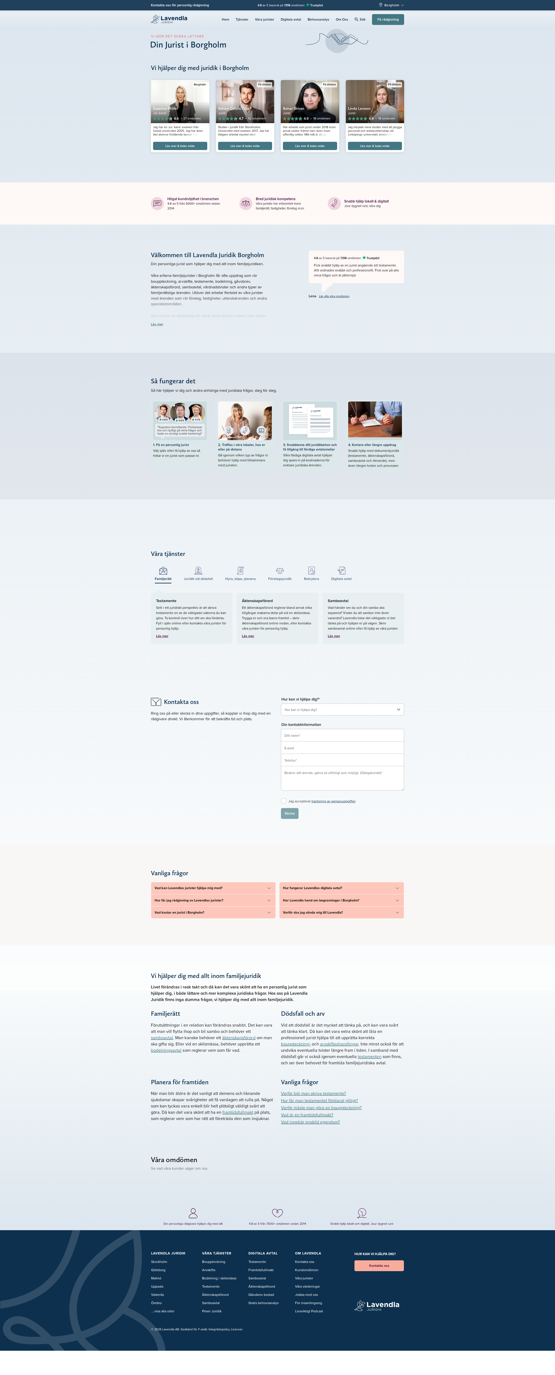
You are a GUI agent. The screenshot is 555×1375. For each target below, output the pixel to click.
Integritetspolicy (219, 1329)
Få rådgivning (388, 19)
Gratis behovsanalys (263, 1302)
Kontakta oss (304, 1261)
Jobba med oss (306, 1294)
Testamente (211, 1286)
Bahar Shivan (293, 108)
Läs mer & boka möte (180, 146)
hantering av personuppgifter (333, 801)
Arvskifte (208, 1269)
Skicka (290, 813)
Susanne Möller (165, 108)
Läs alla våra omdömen (334, 296)
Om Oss (342, 19)
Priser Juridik (212, 1311)
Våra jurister (264, 19)
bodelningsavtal (166, 1050)
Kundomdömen (306, 1269)
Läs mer (157, 324)
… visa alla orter (162, 1311)
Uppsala (157, 1286)
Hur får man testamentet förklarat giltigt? (319, 1100)
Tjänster (242, 19)
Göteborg (158, 1269)
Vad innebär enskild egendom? (310, 1122)
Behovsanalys (318, 19)
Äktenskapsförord (215, 1294)
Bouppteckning (213, 1261)
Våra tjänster (216, 1253)
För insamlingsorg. (309, 1302)
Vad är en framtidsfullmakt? (307, 1115)
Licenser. (237, 1329)
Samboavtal (211, 1302)
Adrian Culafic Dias (233, 108)
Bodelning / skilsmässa (219, 1278)
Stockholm (159, 1261)
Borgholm (391, 5)
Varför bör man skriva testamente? (313, 1093)
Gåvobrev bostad (261, 1294)
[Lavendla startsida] (171, 19)
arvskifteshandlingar (339, 1044)
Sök (363, 19)
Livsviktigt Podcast (309, 1311)
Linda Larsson (359, 108)
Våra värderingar (307, 1286)
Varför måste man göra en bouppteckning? (321, 1107)
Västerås (157, 1294)
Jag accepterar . (322, 801)
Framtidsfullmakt (261, 1269)
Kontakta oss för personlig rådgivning (180, 5)
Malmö (156, 1278)
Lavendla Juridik (168, 1253)
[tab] (163, 574)
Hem (225, 19)
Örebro (156, 1302)
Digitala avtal (291, 19)
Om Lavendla (308, 1253)
